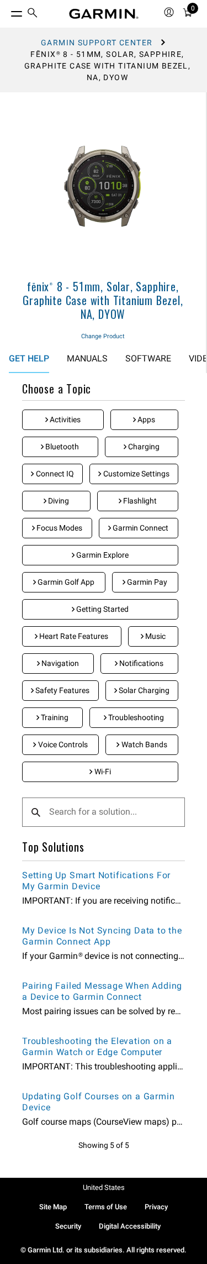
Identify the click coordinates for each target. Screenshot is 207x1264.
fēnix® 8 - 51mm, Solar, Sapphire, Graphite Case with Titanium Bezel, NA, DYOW (103, 300)
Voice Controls (62, 744)
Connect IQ (54, 473)
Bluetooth (61, 446)
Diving (57, 500)
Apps (145, 419)
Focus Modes (58, 527)
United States (104, 1187)
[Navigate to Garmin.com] (104, 14)
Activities (64, 419)
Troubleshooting (135, 717)
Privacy (156, 1207)
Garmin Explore (102, 554)
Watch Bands (143, 744)
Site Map (53, 1207)
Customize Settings (135, 473)
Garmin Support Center (96, 42)
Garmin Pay (146, 582)
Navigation (59, 663)
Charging (143, 446)
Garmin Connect (139, 527)
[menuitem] (32, 14)
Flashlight (139, 500)
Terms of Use (105, 1207)
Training (53, 717)
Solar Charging (143, 690)
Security (68, 1226)
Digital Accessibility (130, 1226)
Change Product (103, 336)
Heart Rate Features (73, 636)
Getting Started (102, 609)
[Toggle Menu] (6, 11)
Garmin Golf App (65, 582)
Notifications (140, 663)
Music (155, 636)
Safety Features (61, 690)
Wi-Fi (102, 771)
